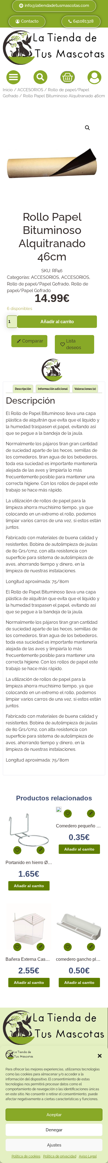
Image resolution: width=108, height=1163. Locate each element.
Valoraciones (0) (85, 388)
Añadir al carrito (57, 321)
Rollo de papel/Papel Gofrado (38, 284)
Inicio (8, 89)
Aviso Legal (88, 1156)
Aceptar (54, 1114)
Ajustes (54, 1145)
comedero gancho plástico (82, 959)
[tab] (23, 389)
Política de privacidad (59, 1156)
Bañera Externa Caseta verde (35, 959)
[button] (99, 1056)
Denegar (54, 1129)
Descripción (23, 388)
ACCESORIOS (30, 89)
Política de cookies (26, 1156)
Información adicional (53, 388)
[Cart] (67, 77)
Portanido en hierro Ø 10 (30, 862)
